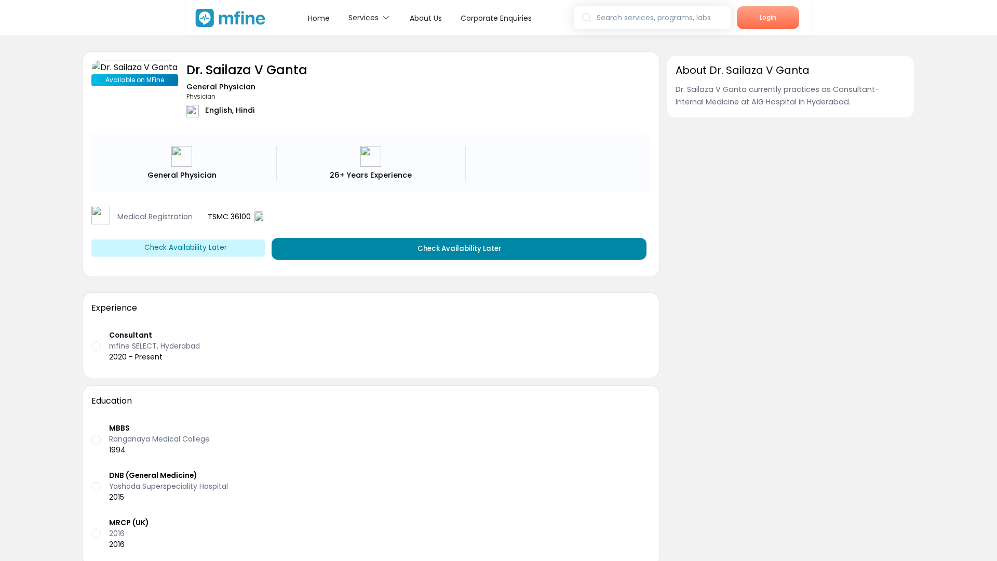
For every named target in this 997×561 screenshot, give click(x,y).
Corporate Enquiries (496, 18)
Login (768, 17)
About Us (426, 18)
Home (319, 18)
